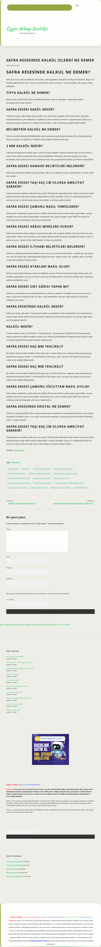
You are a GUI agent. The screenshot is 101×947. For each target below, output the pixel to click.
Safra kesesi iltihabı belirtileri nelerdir (18, 478)
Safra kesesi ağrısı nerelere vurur (63, 469)
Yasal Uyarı (46, 8)
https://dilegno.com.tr (28, 624)
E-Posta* (9, 568)
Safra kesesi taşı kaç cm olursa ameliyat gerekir (69, 483)
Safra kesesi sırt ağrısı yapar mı (43, 483)
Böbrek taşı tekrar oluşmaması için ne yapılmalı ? (20, 668)
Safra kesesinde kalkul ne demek (17, 488)
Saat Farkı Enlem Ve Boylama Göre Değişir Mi (72, 503)
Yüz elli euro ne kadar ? (13, 680)
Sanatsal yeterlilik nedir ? (13, 710)
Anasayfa (14, 8)
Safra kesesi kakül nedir (61, 478)
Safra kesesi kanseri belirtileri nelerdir (19, 483)
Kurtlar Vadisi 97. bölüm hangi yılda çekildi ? (19, 662)
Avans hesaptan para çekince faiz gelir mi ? (18, 698)
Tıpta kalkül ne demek (80, 488)
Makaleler (15, 462)
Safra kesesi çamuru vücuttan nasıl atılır (65, 474)
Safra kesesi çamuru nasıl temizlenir (39, 474)
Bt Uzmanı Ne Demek (12, 869)
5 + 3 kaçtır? (10, 599)
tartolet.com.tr (18, 450)
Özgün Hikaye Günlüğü (27, 29)
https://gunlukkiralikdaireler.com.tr (50, 624)
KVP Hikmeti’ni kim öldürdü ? (15, 656)
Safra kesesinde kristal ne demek (60, 488)
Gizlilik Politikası (30, 8)
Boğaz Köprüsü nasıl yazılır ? (15, 692)
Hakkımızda (62, 8)
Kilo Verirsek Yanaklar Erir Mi (15, 876)
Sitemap (67, 624)
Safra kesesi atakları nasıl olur (16, 474)
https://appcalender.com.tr (10, 624)
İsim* (8, 557)
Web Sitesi (9, 579)
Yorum (8, 529)
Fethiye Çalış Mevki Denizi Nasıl (21, 503)
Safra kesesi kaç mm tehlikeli (41, 478)
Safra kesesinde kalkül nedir (39, 488)
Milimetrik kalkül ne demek (42, 469)
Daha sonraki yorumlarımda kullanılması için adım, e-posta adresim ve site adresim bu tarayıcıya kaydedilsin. (38, 593)
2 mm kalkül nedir (13, 469)
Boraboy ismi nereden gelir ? (14, 704)
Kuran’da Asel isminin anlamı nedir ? (17, 686)
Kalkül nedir (26, 469)
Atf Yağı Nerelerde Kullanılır (14, 861)
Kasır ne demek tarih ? (12, 674)
